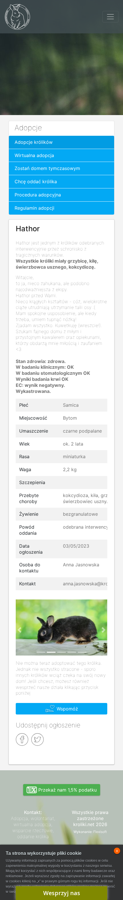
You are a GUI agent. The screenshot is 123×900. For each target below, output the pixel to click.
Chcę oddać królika (36, 181)
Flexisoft (100, 832)
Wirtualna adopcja (34, 155)
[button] (19, 629)
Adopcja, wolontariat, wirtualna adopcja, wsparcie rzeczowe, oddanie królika (33, 827)
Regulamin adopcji (34, 208)
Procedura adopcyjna (38, 195)
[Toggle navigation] (110, 16)
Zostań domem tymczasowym (47, 168)
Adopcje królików (34, 142)
